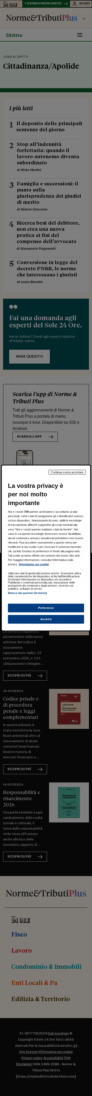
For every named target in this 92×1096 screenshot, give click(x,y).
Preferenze (46, 607)
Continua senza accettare (67, 472)
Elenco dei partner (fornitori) (27, 593)
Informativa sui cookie (34, 564)
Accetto (46, 619)
